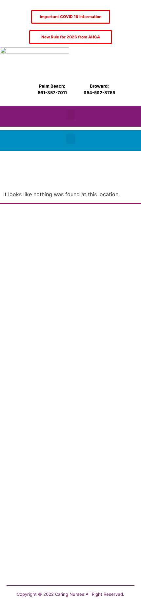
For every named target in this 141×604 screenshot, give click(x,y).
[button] (70, 114)
